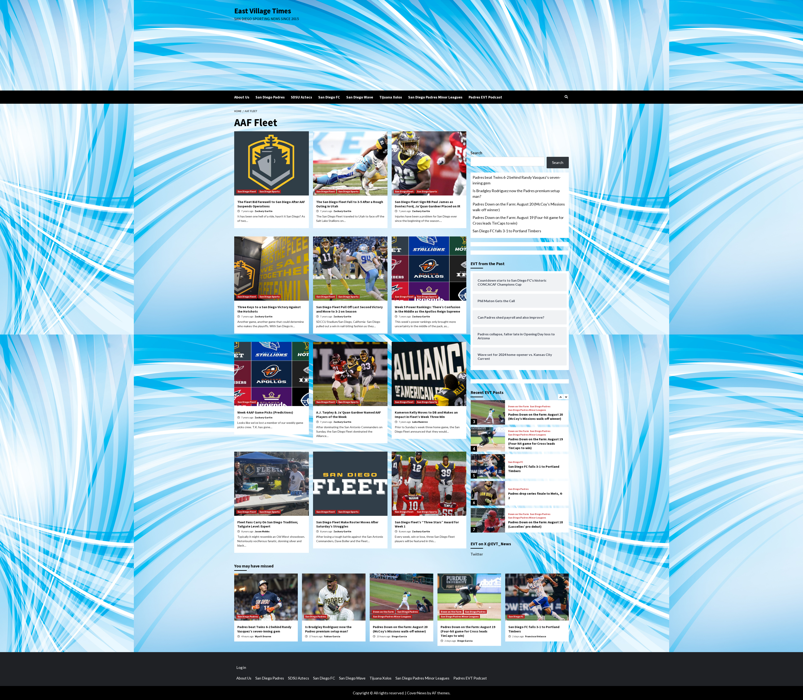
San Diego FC (329, 97)
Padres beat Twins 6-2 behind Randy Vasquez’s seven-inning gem (517, 180)
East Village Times (262, 10)
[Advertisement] (401, 59)
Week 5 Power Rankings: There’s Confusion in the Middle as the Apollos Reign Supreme (427, 309)
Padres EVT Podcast (485, 97)
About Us (241, 97)
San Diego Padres (270, 97)
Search (476, 153)
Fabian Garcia (332, 636)
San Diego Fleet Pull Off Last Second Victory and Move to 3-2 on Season (349, 309)
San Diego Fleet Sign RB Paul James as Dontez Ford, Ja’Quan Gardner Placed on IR (427, 204)
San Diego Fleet (247, 191)
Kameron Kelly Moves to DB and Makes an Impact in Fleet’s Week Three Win (426, 414)
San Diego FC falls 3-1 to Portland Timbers (507, 231)
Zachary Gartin (263, 211)
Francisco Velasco (535, 636)
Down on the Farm (518, 406)
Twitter (477, 554)
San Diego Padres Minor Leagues (435, 97)
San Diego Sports (270, 191)
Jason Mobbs (262, 531)
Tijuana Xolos (390, 97)
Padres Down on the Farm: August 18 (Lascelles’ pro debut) (535, 524)
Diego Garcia (399, 636)
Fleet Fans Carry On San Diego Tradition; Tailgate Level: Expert (267, 524)
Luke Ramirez (420, 421)
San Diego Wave (359, 97)
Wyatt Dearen (263, 636)
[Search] (566, 97)
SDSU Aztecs (301, 97)
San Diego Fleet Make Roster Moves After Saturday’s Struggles (347, 524)
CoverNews (417, 693)
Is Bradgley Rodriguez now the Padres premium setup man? (516, 193)
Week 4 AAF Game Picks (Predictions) (265, 412)
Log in (241, 667)
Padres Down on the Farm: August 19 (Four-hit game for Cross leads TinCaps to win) (518, 220)
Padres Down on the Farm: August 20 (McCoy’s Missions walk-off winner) (519, 207)
